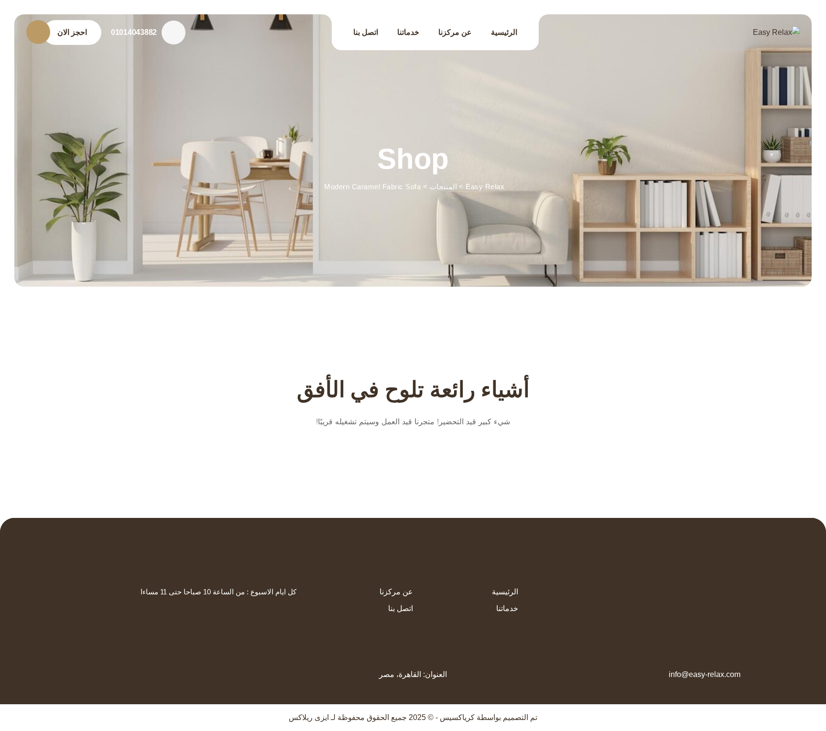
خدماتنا (408, 32)
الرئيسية (504, 32)
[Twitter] (721, 570)
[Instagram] (691, 570)
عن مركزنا (455, 32)
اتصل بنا (365, 32)
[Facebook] (735, 570)
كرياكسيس (457, 717)
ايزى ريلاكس (309, 717)
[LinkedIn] (706, 570)
